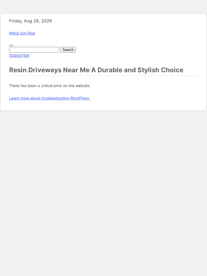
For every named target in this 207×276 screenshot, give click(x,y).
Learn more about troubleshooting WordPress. (49, 98)
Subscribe (19, 55)
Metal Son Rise (22, 33)
